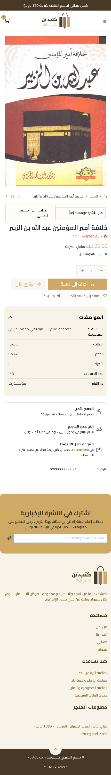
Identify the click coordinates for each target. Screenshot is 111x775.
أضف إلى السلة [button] (75, 284)
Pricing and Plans (94, 733)
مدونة (102, 649)
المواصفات (91, 317)
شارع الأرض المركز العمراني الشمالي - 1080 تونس (70, 726)
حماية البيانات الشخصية (91, 695)
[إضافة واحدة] (82, 271)
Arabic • (57, 767)
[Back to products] (13, 196)
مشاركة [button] (49, 295)
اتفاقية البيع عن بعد (92, 672)
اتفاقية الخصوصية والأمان (88, 687)
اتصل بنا (101, 634)
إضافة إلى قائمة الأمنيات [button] (83, 295)
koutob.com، (80, 450)
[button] (9, 538)
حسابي (102, 641)
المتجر (93, 196)
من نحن (101, 626)
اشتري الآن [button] (25, 284)
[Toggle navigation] (104, 21)
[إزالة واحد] (101, 271)
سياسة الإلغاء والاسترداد (89, 680)
